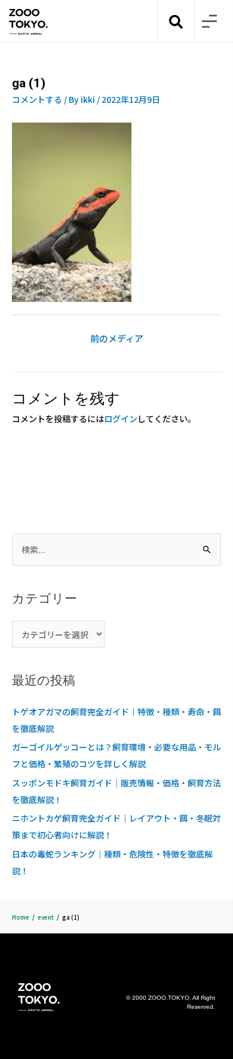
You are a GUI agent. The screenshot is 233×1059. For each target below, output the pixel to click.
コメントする (37, 99)
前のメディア (116, 338)
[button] (209, 21)
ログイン (120, 419)
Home (20, 916)
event (46, 916)
